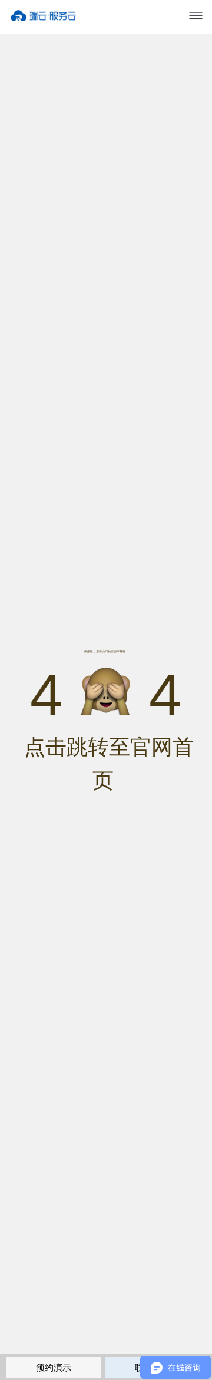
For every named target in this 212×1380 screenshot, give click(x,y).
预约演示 (53, 1367)
